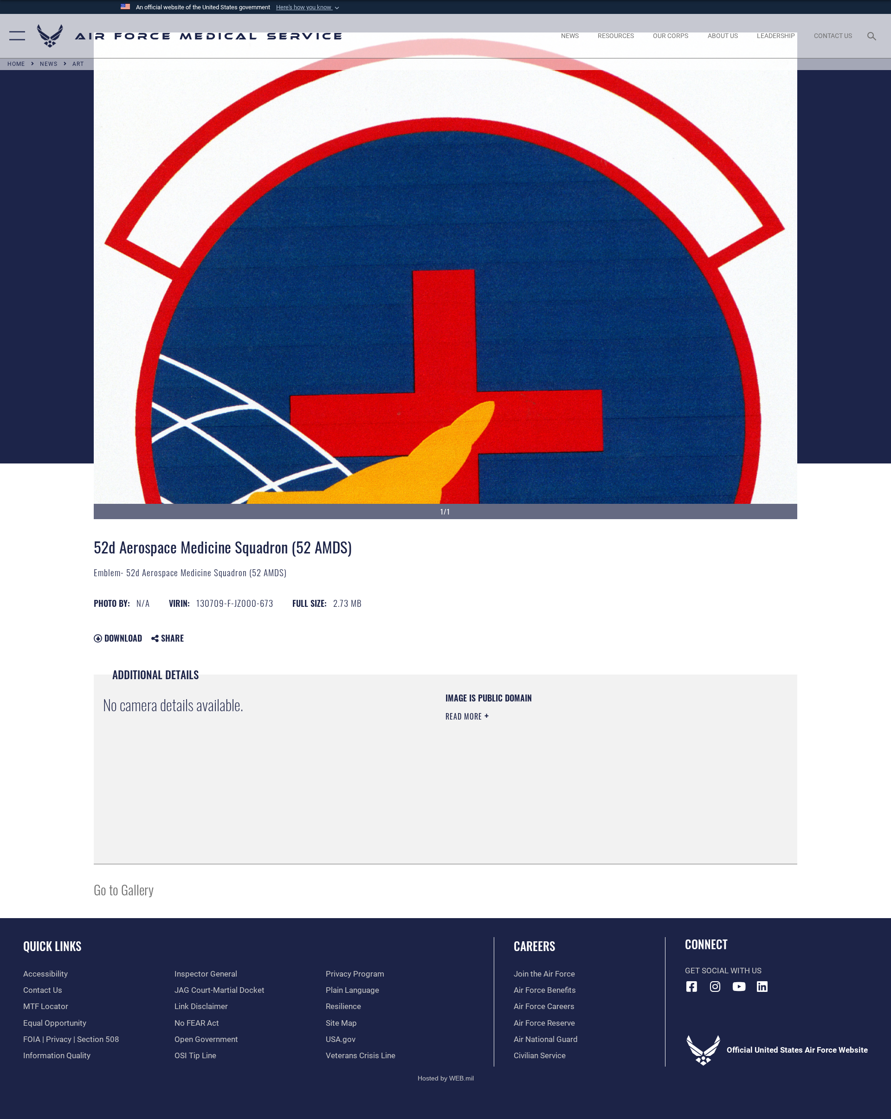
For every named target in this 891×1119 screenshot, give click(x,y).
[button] (308, 7)
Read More (465, 716)
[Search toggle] (872, 36)
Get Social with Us (723, 970)
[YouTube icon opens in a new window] (739, 986)
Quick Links (52, 945)
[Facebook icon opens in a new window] (692, 986)
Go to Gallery (124, 889)
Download (122, 638)
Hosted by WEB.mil (446, 1078)
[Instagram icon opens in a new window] (715, 986)
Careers (534, 945)
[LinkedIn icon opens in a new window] (762, 986)
